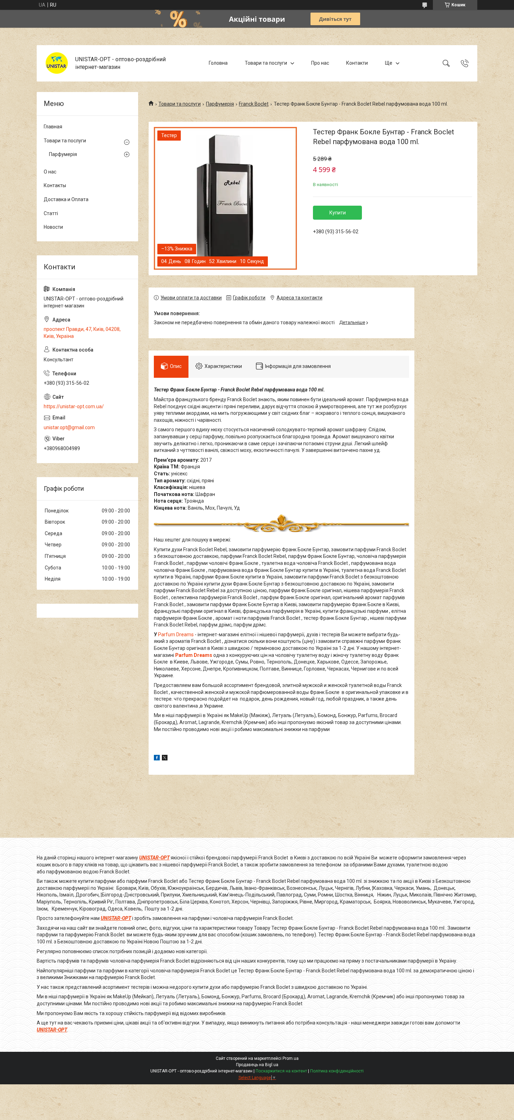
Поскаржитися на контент (281, 1071)
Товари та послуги (266, 63)
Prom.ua (291, 1058)
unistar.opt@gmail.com (69, 427)
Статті (51, 213)
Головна (218, 63)
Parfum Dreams (176, 634)
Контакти (357, 63)
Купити (337, 212)
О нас (50, 172)
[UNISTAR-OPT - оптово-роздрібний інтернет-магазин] (57, 63)
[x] (164, 758)
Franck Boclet (254, 104)
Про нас (320, 63)
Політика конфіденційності (337, 1071)
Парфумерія (220, 104)
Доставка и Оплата (66, 199)
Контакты (55, 185)
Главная (53, 126)
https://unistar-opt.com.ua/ (74, 406)
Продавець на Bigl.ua (257, 1064)
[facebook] (157, 758)
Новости (53, 227)
